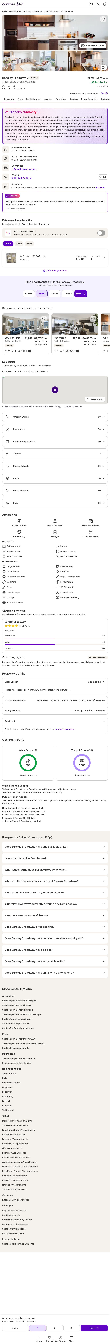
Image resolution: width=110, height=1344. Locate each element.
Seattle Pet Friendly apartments (18, 1028)
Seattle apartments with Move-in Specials (23, 1043)
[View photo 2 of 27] (28, 61)
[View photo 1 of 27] (55, 32)
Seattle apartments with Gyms (17, 1005)
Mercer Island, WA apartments (17, 1120)
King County (27, 11)
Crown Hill (7, 1087)
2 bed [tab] (29, 243)
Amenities (61, 99)
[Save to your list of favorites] (103, 19)
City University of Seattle (14, 1210)
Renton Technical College (15, 1224)
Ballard (5, 1078)
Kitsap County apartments (15, 1200)
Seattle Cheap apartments (15, 1048)
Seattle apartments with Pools (17, 1010)
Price (20, 99)
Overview (9, 99)
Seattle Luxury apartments (15, 1023)
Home (4, 11)
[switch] (55, 233)
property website (64, 729)
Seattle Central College (14, 1229)
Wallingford (8, 1110)
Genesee (7, 1105)
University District (11, 1082)
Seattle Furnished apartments (17, 1019)
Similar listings (33, 99)
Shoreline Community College (17, 1219)
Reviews (74, 99)
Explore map (96, 399)
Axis (105, 338)
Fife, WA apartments (12, 1148)
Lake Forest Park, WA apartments (18, 1130)
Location (48, 99)
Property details (89, 99)
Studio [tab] (8, 243)
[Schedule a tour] (105, 4)
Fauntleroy (7, 1096)
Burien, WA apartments (13, 1134)
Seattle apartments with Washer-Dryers (22, 1014)
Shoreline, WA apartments (15, 1125)
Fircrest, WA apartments (14, 1185)
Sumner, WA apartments (14, 1189)
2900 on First (12, 338)
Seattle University (11, 1215)
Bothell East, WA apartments (16, 1157)
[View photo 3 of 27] (81, 61)
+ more (100, 187)
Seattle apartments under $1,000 (19, 1039)
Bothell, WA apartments (14, 1153)
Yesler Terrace (49, 11)
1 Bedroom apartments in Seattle (18, 1058)
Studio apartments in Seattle (17, 1063)
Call (104, 177)
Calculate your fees (56, 270)
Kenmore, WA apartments (15, 1143)
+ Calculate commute (24, 169)
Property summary (22, 112)
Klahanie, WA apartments (14, 1175)
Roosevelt (7, 1092)
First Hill (6, 1101)
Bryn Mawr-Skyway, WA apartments (20, 1171)
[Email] (91, 4)
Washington (14, 11)
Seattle (37, 11)
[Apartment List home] (12, 3)
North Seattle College (13, 1233)
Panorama (60, 338)
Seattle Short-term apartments (18, 1244)
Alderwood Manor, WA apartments (19, 1162)
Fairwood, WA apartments (15, 1139)
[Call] (98, 4)
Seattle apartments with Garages (19, 1000)
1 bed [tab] (19, 243)
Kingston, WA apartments (15, 1180)
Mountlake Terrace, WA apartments (20, 1166)
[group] (25, 324)
